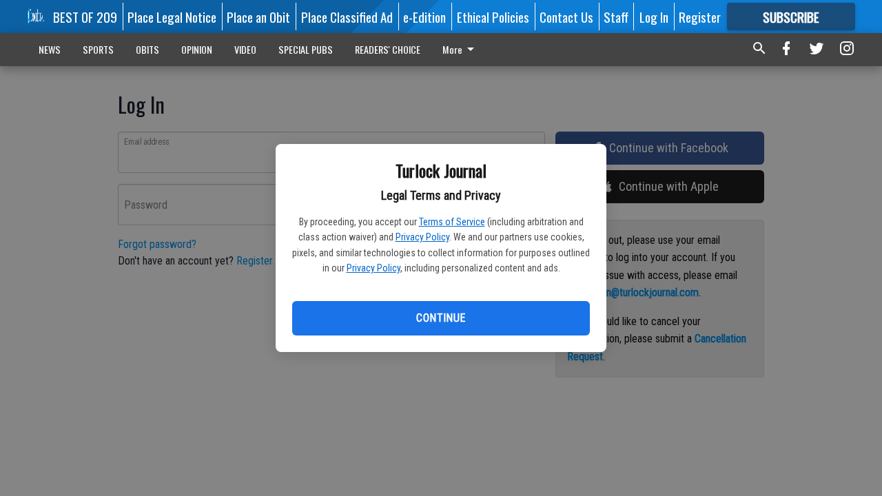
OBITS (147, 49)
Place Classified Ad (347, 16)
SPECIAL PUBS (305, 49)
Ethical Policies (493, 16)
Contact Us (566, 16)
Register (700, 16)
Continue (440, 317)
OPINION (196, 49)
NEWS (50, 49)
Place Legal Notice (171, 16)
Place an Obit (258, 16)
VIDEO (245, 49)
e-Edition (424, 16)
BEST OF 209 (85, 16)
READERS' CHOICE (387, 49)
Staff (616, 16)
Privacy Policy (422, 236)
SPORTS (98, 49)
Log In (653, 16)
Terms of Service (452, 221)
